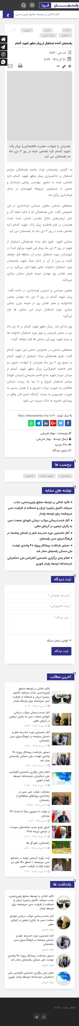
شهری (27, 30)
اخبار (47, 30)
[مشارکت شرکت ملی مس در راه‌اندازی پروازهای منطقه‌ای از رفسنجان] (39, 799)
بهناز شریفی (43, 439)
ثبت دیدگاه (61, 651)
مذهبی (66, 35)
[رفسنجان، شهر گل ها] (39, 847)
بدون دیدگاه (59, 450)
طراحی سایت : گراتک (64, 1007)
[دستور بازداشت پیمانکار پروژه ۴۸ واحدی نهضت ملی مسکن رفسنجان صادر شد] (39, 759)
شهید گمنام (47, 476)
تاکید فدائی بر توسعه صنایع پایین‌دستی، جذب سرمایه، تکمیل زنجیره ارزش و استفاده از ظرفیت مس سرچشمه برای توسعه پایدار (40, 508)
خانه (67, 30)
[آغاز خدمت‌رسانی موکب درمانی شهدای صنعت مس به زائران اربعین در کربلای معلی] (39, 719)
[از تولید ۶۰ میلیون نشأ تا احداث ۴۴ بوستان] (39, 816)
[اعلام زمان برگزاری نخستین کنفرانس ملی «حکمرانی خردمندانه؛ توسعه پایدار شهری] (39, 779)
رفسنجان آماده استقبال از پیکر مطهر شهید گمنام (43, 43)
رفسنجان (65, 476)
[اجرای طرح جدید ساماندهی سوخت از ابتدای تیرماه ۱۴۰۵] (39, 832)
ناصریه (29, 476)
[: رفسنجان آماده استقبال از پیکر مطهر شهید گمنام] (10, 66)
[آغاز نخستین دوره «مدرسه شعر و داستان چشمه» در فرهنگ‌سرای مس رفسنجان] (39, 739)
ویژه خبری (48, 35)
